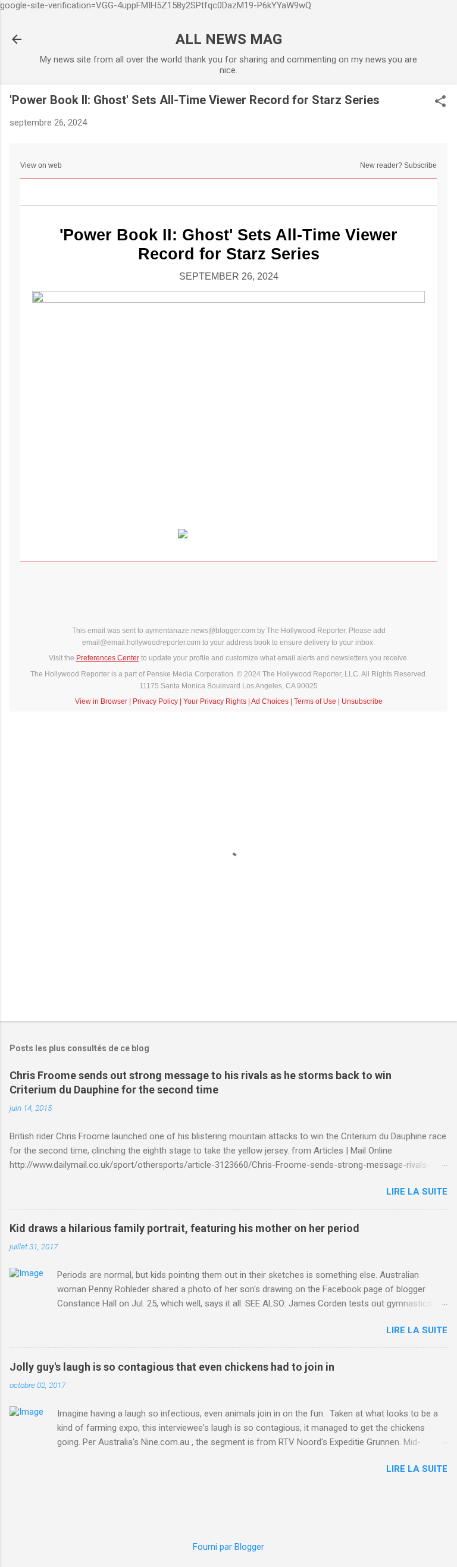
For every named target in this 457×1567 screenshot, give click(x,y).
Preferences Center (107, 658)
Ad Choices (270, 701)
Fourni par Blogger (228, 1546)
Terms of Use (315, 701)
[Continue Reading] (228, 533)
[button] (440, 102)
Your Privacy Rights (214, 701)
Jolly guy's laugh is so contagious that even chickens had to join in (172, 1367)
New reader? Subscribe (398, 165)
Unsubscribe (362, 701)
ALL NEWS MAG (229, 39)
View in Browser (101, 701)
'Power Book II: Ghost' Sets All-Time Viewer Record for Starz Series (228, 244)
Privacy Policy (155, 701)
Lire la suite (416, 1191)
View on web (41, 165)
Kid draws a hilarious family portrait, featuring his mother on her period (184, 1228)
